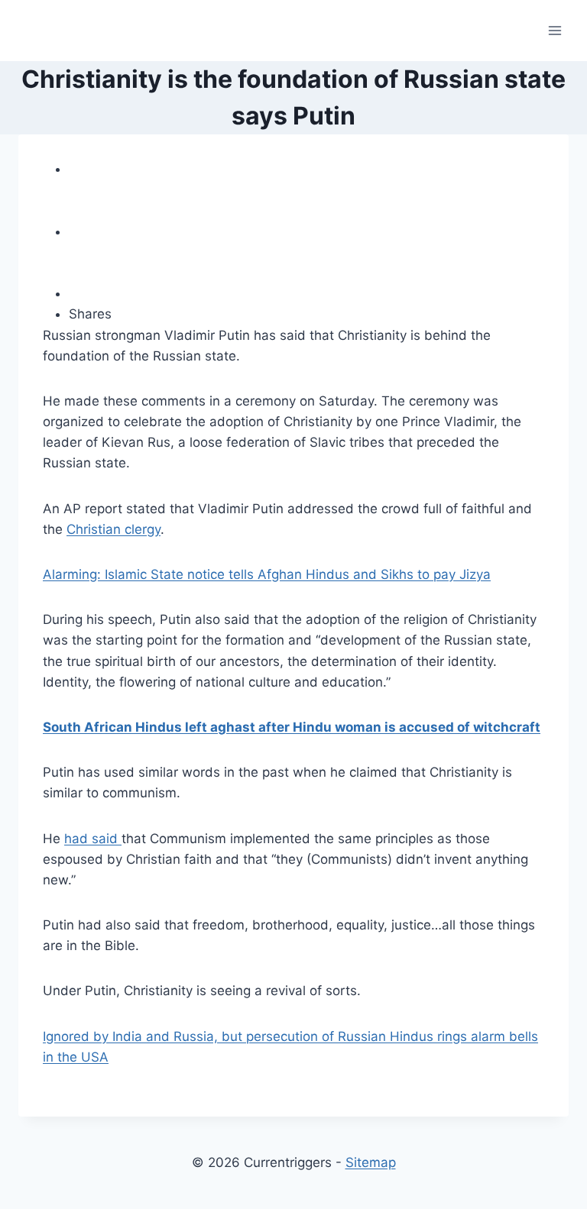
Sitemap (370, 1162)
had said (93, 838)
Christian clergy (113, 529)
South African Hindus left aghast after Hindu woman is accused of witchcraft (291, 727)
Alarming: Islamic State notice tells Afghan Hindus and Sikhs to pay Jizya (267, 574)
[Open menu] (554, 30)
